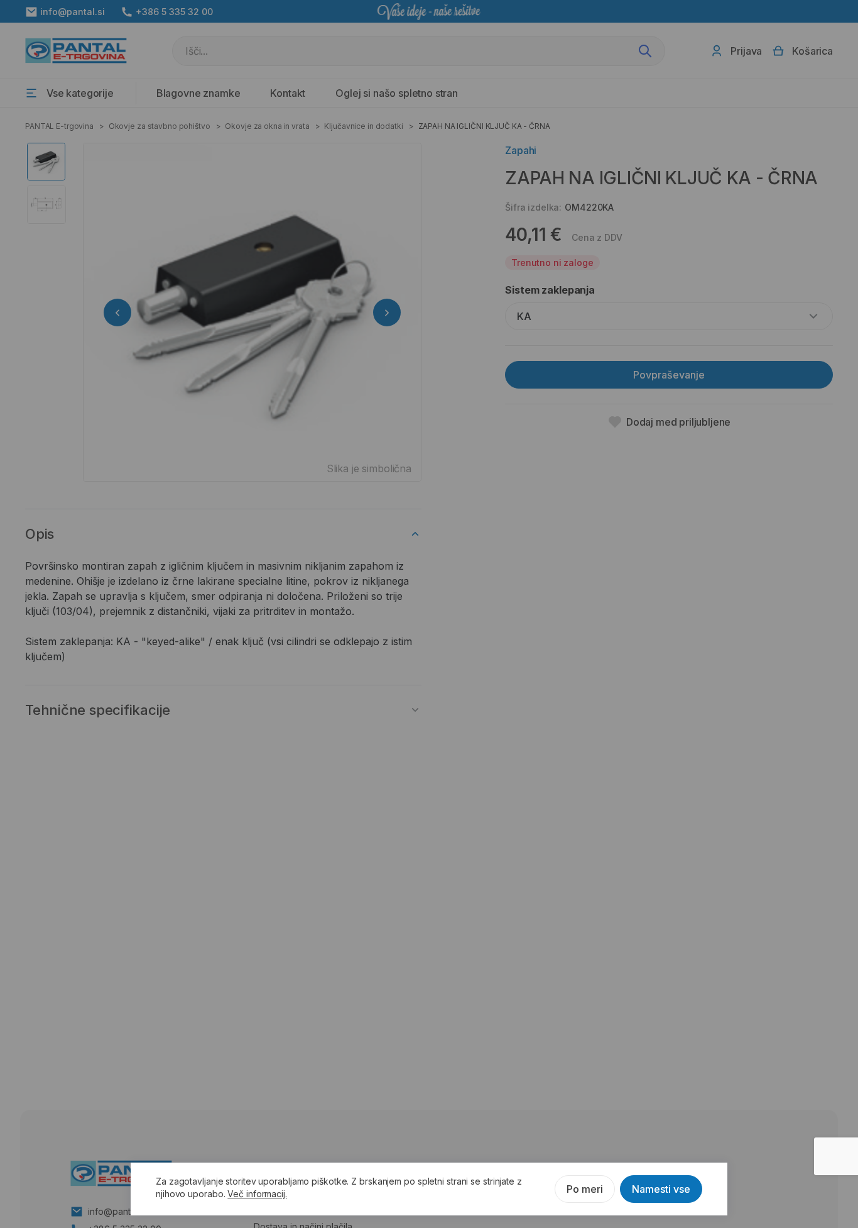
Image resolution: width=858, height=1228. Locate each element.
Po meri (585, 1189)
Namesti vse (661, 1189)
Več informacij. (257, 1193)
